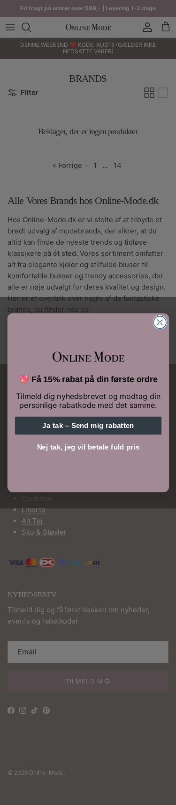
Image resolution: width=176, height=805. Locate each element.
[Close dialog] (159, 322)
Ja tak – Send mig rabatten (88, 425)
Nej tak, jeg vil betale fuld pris (88, 447)
